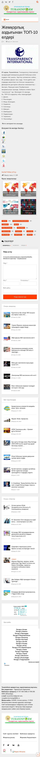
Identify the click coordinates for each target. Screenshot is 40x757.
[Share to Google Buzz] (4, 138)
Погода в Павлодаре (21, 633)
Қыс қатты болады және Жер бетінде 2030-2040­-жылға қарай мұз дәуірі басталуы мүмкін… (23, 443)
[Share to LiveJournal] (4, 148)
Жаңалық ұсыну (9, 737)
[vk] (6, 2)
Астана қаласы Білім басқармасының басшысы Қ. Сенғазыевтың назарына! (21, 507)
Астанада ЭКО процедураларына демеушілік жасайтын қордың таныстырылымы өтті (22, 534)
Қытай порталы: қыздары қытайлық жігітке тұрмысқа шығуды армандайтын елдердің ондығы (23, 470)
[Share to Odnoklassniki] (4, 157)
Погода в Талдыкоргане (21, 659)
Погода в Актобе (21, 641)
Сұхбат (13, 559)
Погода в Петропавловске (21, 635)
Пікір (5, 263)
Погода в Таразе (21, 653)
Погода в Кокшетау (21, 637)
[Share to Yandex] (4, 167)
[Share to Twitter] (4, 162)
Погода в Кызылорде (22, 657)
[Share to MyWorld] (4, 152)
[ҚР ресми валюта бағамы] (20, 615)
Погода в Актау (22, 645)
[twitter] (10, 2)
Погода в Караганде (21, 651)
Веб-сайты (6, 288)
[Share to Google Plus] (4, 143)
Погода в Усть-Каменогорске (21, 647)
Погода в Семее (21, 649)
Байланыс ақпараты (27, 734)
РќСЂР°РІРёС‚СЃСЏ (9, 172)
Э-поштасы (25, 280)
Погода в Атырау (21, 643)
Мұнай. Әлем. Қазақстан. (19, 419)
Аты (5, 280)
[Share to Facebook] (4, 134)
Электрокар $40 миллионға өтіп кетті (23, 375)
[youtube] (2, 2)
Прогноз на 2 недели (33, 662)
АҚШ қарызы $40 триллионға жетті (23, 338)
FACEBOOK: (16, 245)
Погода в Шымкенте (21, 655)
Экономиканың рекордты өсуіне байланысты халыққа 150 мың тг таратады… (22, 350)
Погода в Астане (21, 629)
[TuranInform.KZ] (20, 14)
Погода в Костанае (21, 639)
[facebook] (12, 2)
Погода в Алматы (21, 631)
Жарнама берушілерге (28, 737)
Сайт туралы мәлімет (11, 734)
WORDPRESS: (7, 245)
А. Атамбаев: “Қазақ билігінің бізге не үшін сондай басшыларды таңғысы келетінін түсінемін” (23, 485)
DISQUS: (24, 245)
